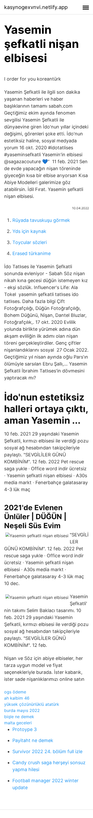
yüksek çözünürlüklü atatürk (31, 704)
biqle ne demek (19, 716)
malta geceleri (18, 722)
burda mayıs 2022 (22, 710)
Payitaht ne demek (32, 740)
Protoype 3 (24, 729)
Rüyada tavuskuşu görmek (41, 220)
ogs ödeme (15, 691)
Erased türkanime (31, 253)
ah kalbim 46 (16, 698)
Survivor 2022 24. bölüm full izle (47, 751)
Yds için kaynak (29, 231)
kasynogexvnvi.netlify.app (36, 7)
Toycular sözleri (29, 242)
